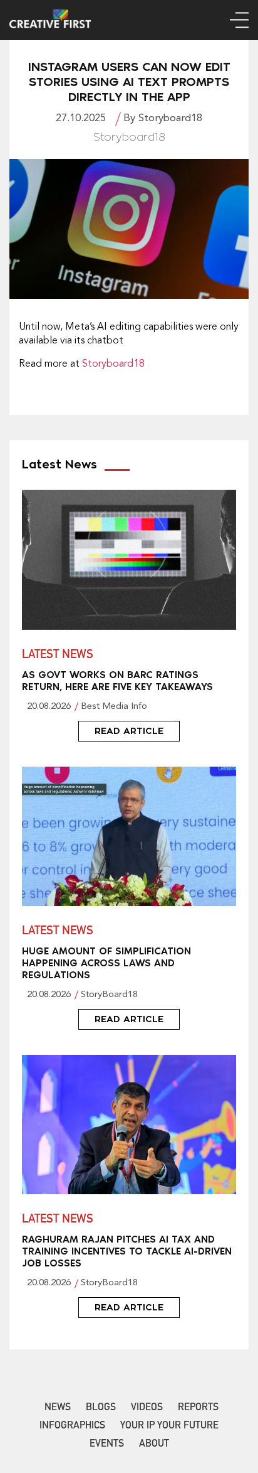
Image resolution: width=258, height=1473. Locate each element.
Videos (147, 1408)
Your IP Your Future (169, 1427)
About (154, 1445)
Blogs (101, 1408)
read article (129, 730)
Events (107, 1445)
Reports (198, 1408)
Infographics (72, 1427)
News (57, 1408)
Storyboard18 (113, 364)
